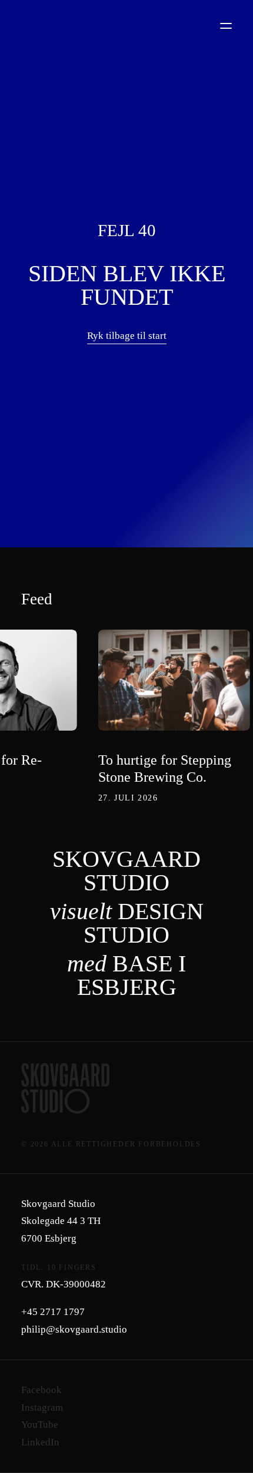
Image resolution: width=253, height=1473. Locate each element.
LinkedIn (40, 1442)
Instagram (42, 1407)
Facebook (41, 1389)
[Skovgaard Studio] (31, 26)
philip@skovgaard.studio (74, 1329)
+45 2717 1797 (53, 1311)
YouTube (39, 1424)
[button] (226, 26)
